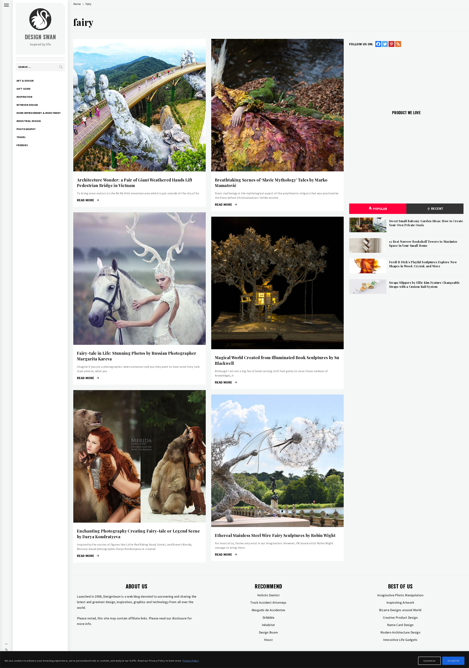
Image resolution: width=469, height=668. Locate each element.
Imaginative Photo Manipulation (400, 595)
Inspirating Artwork (400, 602)
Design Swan (40, 37)
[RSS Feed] (398, 44)
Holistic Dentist (268, 595)
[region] (234, 659)
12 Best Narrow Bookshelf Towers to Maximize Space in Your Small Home (423, 243)
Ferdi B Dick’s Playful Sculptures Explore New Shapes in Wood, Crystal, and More (423, 264)
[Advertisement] (406, 76)
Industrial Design (28, 121)
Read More (139, 105)
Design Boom (268, 632)
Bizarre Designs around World (400, 610)
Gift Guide (23, 88)
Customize (429, 660)
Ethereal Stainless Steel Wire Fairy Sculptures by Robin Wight (275, 535)
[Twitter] (385, 44)
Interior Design (27, 105)
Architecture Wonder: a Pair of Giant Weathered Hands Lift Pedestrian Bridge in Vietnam (134, 182)
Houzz (268, 640)
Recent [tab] (436, 208)
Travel (21, 137)
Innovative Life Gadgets (400, 640)
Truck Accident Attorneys (268, 602)
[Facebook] (378, 44)
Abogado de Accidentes (268, 610)
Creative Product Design (400, 617)
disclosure (179, 618)
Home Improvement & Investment (38, 113)
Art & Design (25, 80)
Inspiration (24, 96)
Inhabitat (268, 625)
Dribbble (268, 617)
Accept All (453, 660)
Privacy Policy (191, 660)
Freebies (22, 145)
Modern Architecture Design (400, 632)
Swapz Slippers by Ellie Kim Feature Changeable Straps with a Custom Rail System (424, 285)
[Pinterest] (391, 44)
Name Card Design (400, 625)
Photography (26, 129)
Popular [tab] (380, 209)
